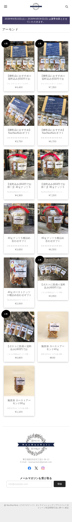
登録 (59, 484)
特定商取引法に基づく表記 (57, 508)
